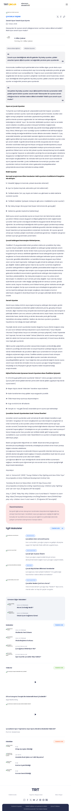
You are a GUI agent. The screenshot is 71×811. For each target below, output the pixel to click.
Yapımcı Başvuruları (36, 795)
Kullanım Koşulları (16, 806)
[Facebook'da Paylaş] (61, 17)
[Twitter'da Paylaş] (58, 17)
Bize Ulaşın (58, 795)
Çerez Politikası (55, 806)
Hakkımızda (12, 795)
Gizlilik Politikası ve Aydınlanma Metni (36, 806)
